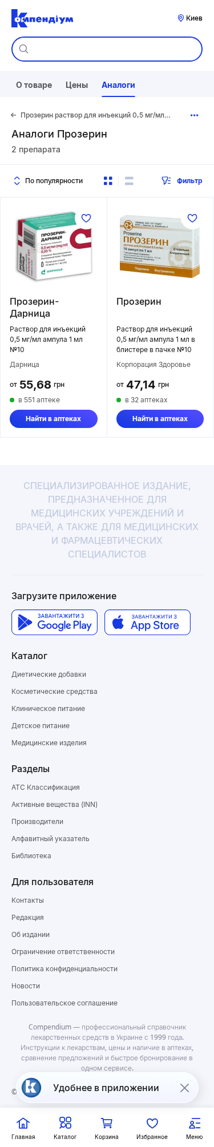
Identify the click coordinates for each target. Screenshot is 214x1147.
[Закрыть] (184, 1088)
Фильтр (190, 180)
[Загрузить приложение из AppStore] (147, 622)
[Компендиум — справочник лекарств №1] (42, 18)
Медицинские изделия (49, 742)
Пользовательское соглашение (64, 1003)
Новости (25, 986)
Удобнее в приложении (106, 1087)
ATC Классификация (45, 787)
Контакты (27, 900)
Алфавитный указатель (50, 838)
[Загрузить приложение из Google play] (54, 622)
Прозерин (138, 301)
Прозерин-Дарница (34, 307)
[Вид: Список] (129, 181)
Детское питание (40, 725)
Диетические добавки (48, 674)
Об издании (30, 934)
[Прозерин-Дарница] (54, 246)
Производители (37, 821)
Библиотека (31, 855)
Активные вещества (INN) (54, 804)
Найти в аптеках (53, 418)
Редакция (27, 917)
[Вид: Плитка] (108, 181)
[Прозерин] (160, 246)
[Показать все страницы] (194, 115)
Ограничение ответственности (63, 951)
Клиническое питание (48, 708)
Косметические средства (54, 691)
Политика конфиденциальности (64, 968)
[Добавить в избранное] (86, 218)
